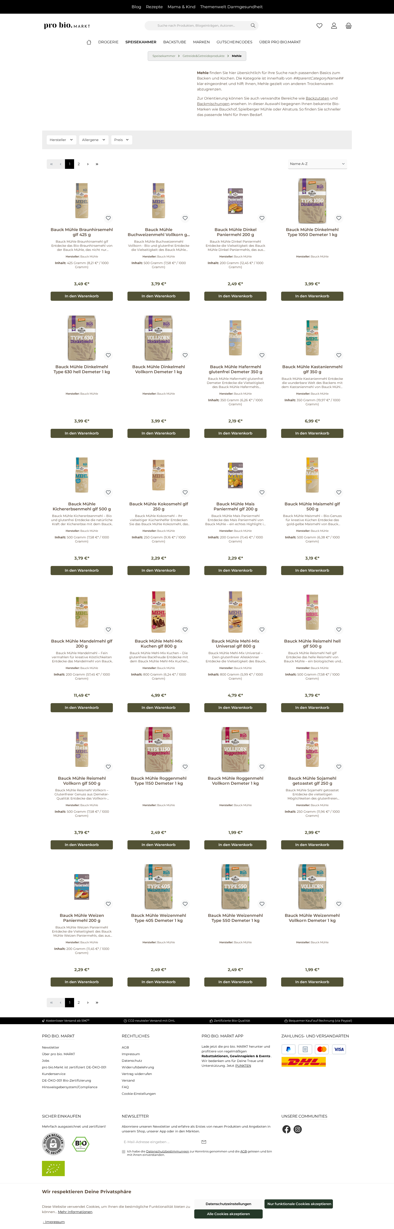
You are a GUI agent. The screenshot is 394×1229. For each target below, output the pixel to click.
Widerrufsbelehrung (138, 1067)
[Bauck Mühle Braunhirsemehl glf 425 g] (82, 201)
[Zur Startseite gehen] (67, 25)
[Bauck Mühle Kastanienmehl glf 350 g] (312, 338)
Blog (136, 7)
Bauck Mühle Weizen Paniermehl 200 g (82, 918)
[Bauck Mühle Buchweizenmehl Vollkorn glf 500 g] (158, 201)
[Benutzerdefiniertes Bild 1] (288, 1049)
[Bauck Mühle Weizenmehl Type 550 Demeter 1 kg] (235, 887)
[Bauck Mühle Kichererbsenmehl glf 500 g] (82, 475)
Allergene (90, 140)
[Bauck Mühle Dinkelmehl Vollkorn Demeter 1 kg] (158, 338)
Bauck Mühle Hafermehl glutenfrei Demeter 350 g (235, 369)
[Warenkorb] (347, 25)
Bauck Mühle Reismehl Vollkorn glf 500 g (82, 781)
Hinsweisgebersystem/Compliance (69, 1087)
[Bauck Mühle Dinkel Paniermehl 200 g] (235, 201)
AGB (125, 1047)
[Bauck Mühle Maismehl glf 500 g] (312, 475)
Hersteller (58, 140)
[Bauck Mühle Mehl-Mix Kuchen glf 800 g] (158, 612)
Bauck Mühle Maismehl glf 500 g (312, 506)
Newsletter (50, 1047)
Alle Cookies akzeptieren (228, 1214)
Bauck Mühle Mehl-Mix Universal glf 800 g (235, 644)
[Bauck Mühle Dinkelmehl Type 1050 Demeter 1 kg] (312, 201)
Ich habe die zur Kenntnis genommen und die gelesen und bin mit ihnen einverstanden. (199, 1153)
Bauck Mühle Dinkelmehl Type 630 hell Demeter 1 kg (82, 369)
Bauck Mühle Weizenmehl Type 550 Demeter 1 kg (235, 918)
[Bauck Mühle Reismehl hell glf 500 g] (312, 612)
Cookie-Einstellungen (139, 1094)
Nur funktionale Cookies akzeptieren (299, 1204)
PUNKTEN (243, 1066)
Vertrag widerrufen (137, 1074)
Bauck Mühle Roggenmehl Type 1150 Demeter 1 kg (159, 781)
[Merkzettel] (319, 25)
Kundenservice (53, 1074)
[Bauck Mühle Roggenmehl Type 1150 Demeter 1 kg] (158, 749)
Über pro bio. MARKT (58, 1054)
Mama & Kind (181, 7)
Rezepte (154, 7)
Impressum (131, 1054)
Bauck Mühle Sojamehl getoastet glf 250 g (312, 781)
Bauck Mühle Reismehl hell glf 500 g (312, 644)
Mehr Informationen (75, 1212)
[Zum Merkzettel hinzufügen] (108, 218)
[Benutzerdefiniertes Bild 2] (305, 1049)
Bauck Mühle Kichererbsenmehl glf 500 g (82, 506)
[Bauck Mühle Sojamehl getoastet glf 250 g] (312, 749)
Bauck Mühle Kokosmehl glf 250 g (158, 506)
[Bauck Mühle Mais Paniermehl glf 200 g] (235, 475)
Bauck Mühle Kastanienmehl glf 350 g (312, 369)
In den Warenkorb (82, 296)
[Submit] (204, 1142)
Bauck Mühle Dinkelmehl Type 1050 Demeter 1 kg (312, 232)
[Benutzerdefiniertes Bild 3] (330, 1049)
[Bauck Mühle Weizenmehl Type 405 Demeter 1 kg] (158, 887)
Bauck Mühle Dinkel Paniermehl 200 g (236, 232)
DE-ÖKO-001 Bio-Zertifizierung (66, 1080)
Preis (119, 140)
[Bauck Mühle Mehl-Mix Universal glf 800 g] (235, 612)
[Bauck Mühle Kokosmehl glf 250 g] (158, 475)
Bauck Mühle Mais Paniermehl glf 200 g (235, 506)
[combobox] (196, 25)
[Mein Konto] (334, 25)
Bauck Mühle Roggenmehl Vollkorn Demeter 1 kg (235, 781)
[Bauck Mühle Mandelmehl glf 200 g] (82, 612)
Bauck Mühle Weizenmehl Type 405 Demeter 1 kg (158, 918)
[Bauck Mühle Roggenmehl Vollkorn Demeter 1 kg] (235, 749)
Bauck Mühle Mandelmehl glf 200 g (81, 644)
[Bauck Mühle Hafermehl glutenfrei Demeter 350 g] (235, 338)
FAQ (125, 1087)
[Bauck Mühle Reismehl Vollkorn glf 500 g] (82, 749)
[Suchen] (253, 25)
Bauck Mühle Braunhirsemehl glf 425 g (82, 232)
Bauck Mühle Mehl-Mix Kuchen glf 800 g (158, 644)
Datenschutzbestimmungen (167, 1151)
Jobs (45, 1061)
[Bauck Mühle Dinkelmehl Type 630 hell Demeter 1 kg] (82, 338)
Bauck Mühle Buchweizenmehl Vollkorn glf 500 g (159, 232)
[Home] (92, 42)
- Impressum (54, 1222)
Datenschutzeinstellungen (228, 1204)
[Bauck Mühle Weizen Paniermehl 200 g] (82, 887)
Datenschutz (132, 1061)
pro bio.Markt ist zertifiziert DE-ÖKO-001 (74, 1067)
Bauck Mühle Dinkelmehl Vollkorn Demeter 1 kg (158, 369)
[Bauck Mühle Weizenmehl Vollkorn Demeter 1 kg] (312, 887)
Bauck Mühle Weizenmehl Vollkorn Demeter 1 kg (312, 918)
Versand (128, 1080)
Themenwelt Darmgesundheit (231, 7)
